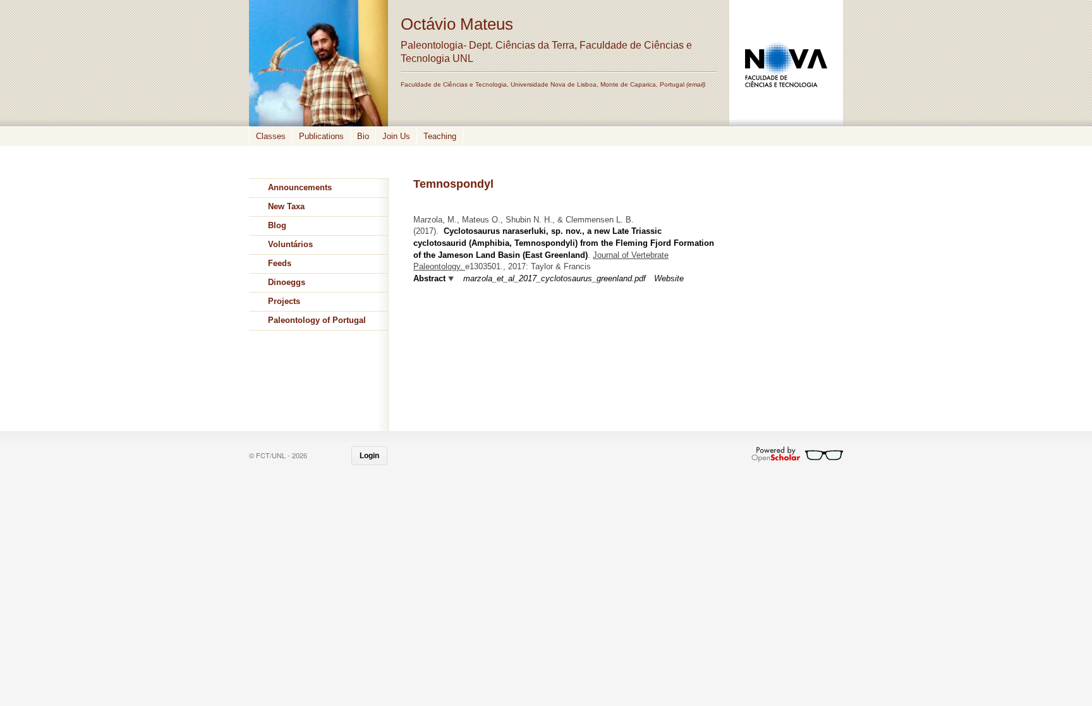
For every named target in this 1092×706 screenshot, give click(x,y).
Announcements (300, 187)
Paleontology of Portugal (317, 320)
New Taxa (286, 206)
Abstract (429, 278)
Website (669, 278)
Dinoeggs (286, 282)
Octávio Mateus (457, 24)
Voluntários (290, 244)
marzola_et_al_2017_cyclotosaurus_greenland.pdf (554, 278)
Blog (277, 225)
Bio (363, 136)
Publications (321, 136)
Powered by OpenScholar (797, 454)
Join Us (396, 136)
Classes (271, 136)
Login (369, 455)
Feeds (279, 263)
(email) (695, 84)
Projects (284, 301)
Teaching (439, 136)
